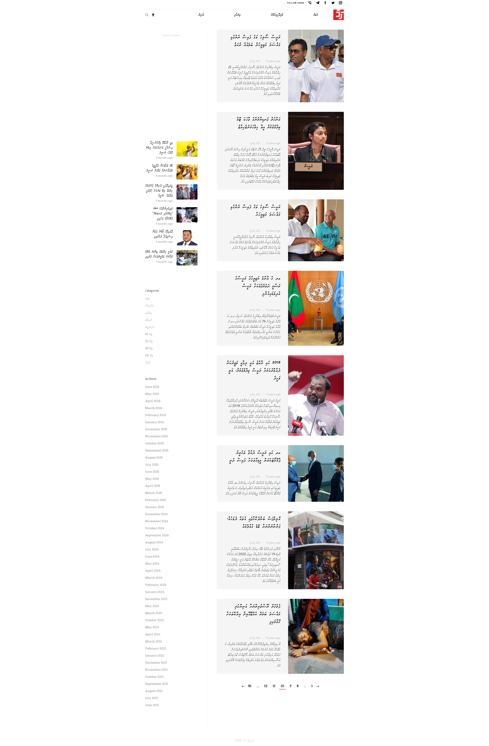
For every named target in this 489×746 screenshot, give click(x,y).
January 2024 (154, 592)
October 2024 (154, 528)
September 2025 (156, 450)
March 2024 (153, 578)
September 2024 (157, 535)
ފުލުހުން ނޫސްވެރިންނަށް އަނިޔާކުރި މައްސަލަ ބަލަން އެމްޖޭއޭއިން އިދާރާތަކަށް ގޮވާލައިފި (253, 614)
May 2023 (152, 606)
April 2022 (152, 634)
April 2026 (152, 401)
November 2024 (156, 521)
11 (274, 686)
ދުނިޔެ (147, 362)
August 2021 (154, 691)
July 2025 (151, 464)
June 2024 (152, 556)
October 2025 (154, 443)
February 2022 (155, 648)
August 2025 (154, 457)
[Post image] (187, 149)
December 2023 (156, 599)
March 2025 (153, 493)
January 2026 (154, 422)
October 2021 (154, 677)
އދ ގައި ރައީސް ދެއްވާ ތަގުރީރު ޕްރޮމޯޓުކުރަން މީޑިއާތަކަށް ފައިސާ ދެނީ (254, 456)
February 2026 (155, 415)
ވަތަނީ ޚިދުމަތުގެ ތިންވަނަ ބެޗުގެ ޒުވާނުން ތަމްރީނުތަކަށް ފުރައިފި (159, 254)
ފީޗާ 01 (148, 334)
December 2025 (156, 429)
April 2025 (152, 486)
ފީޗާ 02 (148, 341)
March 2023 (153, 613)
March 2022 (153, 641)
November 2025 (156, 436)
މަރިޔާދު (148, 320)
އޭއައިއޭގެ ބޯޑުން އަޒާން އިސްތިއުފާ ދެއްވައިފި (162, 234)
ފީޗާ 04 (149, 355)
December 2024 (156, 514)
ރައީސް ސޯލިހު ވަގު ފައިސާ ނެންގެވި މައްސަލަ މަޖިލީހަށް (255, 211)
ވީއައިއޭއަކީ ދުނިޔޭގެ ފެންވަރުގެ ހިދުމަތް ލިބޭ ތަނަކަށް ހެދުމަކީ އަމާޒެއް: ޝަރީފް (159, 190)
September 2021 (156, 684)
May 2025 (152, 479)
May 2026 (152, 394)
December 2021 (156, 662)
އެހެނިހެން (149, 306)
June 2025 (152, 471)
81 (249, 686)
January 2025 (154, 507)
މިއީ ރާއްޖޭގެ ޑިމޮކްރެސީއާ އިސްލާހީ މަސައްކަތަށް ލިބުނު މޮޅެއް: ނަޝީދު (159, 147)
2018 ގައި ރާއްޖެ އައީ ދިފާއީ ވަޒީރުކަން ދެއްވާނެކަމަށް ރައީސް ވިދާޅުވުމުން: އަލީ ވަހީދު (253, 371)
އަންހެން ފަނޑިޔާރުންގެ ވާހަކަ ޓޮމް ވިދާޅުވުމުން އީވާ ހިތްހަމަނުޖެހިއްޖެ (258, 123)
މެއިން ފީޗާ (149, 327)
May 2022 (152, 627)
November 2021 (156, 669)
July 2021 (151, 698)
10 (282, 686)
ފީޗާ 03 (148, 348)
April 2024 (153, 570)
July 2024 (152, 549)
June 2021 (152, 705)
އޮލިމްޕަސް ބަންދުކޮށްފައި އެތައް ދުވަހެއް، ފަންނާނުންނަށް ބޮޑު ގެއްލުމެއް (253, 522)
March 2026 (153, 408)
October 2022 (154, 620)
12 (265, 686)
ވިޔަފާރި (148, 313)
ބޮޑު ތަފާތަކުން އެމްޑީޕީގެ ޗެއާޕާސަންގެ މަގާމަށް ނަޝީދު (159, 168)
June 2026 (152, 387)
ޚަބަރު (147, 298)
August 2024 (154, 542)
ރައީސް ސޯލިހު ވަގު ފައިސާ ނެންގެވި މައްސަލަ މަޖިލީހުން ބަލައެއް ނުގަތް (255, 41)
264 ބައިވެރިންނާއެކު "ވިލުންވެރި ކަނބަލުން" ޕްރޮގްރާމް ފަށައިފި (162, 213)
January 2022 (154, 655)
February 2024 (155, 585)
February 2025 (155, 500)
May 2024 (152, 563)
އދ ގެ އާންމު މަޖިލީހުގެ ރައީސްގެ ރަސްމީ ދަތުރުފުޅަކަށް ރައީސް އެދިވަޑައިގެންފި (257, 286)
